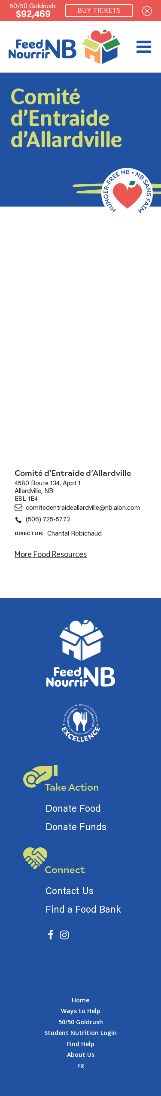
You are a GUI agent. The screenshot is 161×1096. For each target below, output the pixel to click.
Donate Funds (76, 826)
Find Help (80, 1044)
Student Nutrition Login (80, 1033)
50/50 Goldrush (80, 1022)
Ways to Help (80, 1011)
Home (80, 1000)
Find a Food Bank (83, 909)
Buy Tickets (99, 10)
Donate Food (73, 808)
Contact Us (70, 890)
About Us (80, 1054)
